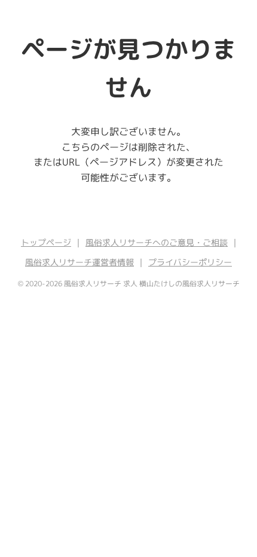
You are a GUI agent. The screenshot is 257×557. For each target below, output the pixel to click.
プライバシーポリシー (190, 262)
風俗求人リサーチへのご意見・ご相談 (156, 242)
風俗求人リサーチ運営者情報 (79, 262)
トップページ (46, 242)
